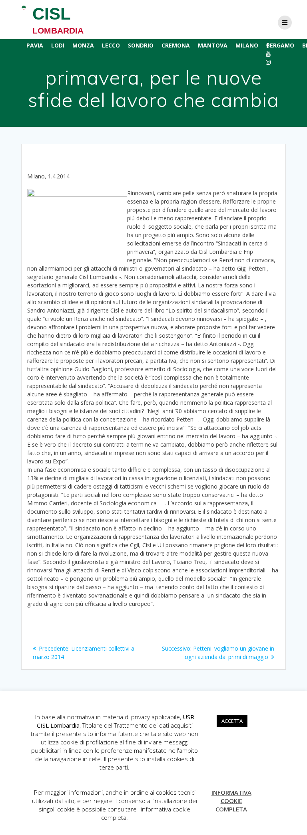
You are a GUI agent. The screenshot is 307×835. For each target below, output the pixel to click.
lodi (57, 45)
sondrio (141, 45)
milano (246, 45)
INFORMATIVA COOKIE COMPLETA (231, 800)
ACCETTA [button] (232, 720)
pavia (34, 45)
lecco (111, 45)
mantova (212, 45)
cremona (175, 45)
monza (83, 45)
